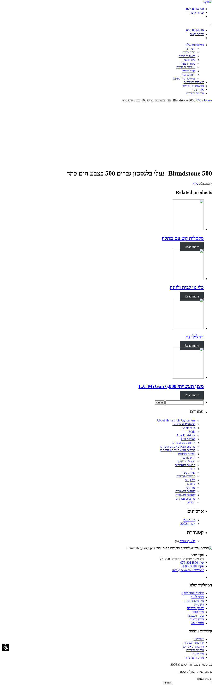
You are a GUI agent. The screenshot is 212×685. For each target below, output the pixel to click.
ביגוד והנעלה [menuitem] (187, 63)
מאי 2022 (189, 520)
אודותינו (199, 639)
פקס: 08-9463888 (192, 566)
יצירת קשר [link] (188, 472)
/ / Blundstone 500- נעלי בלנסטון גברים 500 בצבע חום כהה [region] (167, 100)
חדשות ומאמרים (193, 646)
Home (208, 100)
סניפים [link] (191, 483)
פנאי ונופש (197, 623)
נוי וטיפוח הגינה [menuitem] (185, 67)
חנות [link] (192, 469)
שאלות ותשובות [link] (185, 491)
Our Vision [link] (188, 439)
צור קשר (198, 654)
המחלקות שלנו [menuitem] (195, 45)
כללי (198, 100)
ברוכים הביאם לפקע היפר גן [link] (177, 450)
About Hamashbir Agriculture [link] (176, 420)
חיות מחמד (197, 619)
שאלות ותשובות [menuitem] (194, 82)
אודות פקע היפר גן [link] (183, 442)
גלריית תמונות (195, 650)
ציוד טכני (198, 612)
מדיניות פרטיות (194, 657)
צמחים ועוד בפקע (193, 593)
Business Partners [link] (183, 424)
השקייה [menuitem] (190, 48)
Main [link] (192, 431)
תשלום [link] (191, 502)
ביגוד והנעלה (196, 615)
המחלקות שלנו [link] (186, 461)
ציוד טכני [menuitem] (189, 59)
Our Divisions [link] (186, 435)
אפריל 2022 (187, 523)
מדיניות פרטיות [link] (185, 476)
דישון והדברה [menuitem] (187, 56)
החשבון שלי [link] (188, 457)
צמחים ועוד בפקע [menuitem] (184, 78)
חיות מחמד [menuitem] (188, 74)
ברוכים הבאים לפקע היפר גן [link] (177, 446)
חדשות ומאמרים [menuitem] (193, 86)
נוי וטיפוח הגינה (194, 600)
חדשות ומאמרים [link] (185, 465)
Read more (192, 247)
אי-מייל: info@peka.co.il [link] (188, 570)
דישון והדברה (195, 608)
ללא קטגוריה (187, 541)
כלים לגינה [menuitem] (188, 52)
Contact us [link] (188, 428)
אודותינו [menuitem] (199, 89)
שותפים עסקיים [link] (185, 498)
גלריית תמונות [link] (186, 454)
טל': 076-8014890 (192, 562)
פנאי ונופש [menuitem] (188, 71)
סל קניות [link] (190, 480)
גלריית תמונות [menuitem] (195, 93)
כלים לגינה (197, 597)
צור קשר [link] (190, 487)
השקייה (199, 604)
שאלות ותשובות (194, 642)
